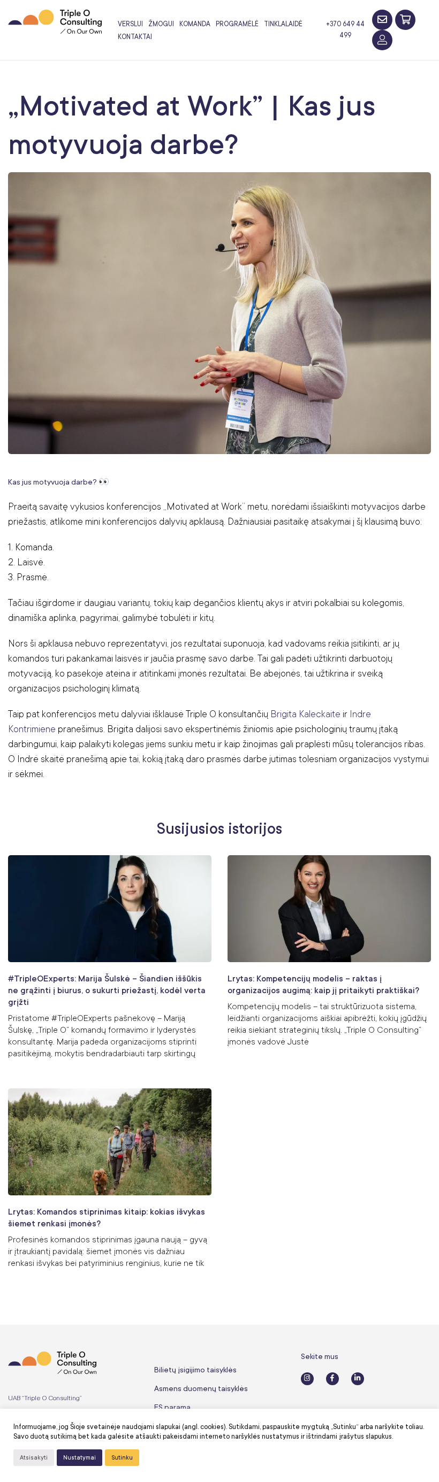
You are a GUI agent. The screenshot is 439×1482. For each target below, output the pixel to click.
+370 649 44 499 (345, 29)
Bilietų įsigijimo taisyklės (195, 1369)
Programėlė (237, 24)
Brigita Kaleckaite (305, 714)
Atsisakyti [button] (34, 1457)
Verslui (130, 24)
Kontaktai (135, 37)
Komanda (194, 24)
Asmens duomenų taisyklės (201, 1388)
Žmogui (161, 24)
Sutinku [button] (122, 1457)
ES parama (172, 1407)
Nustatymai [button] (79, 1457)
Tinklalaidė (283, 24)
